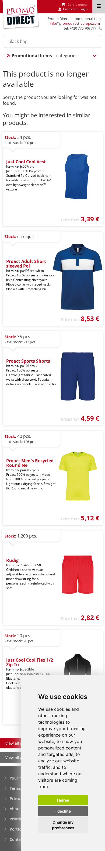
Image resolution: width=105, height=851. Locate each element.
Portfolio (18, 829)
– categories (45, 56)
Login (83, 9)
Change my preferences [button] (63, 825)
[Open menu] (98, 6)
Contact (17, 839)
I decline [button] (63, 811)
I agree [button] (63, 800)
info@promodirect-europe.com (75, 23)
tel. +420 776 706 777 (80, 28)
